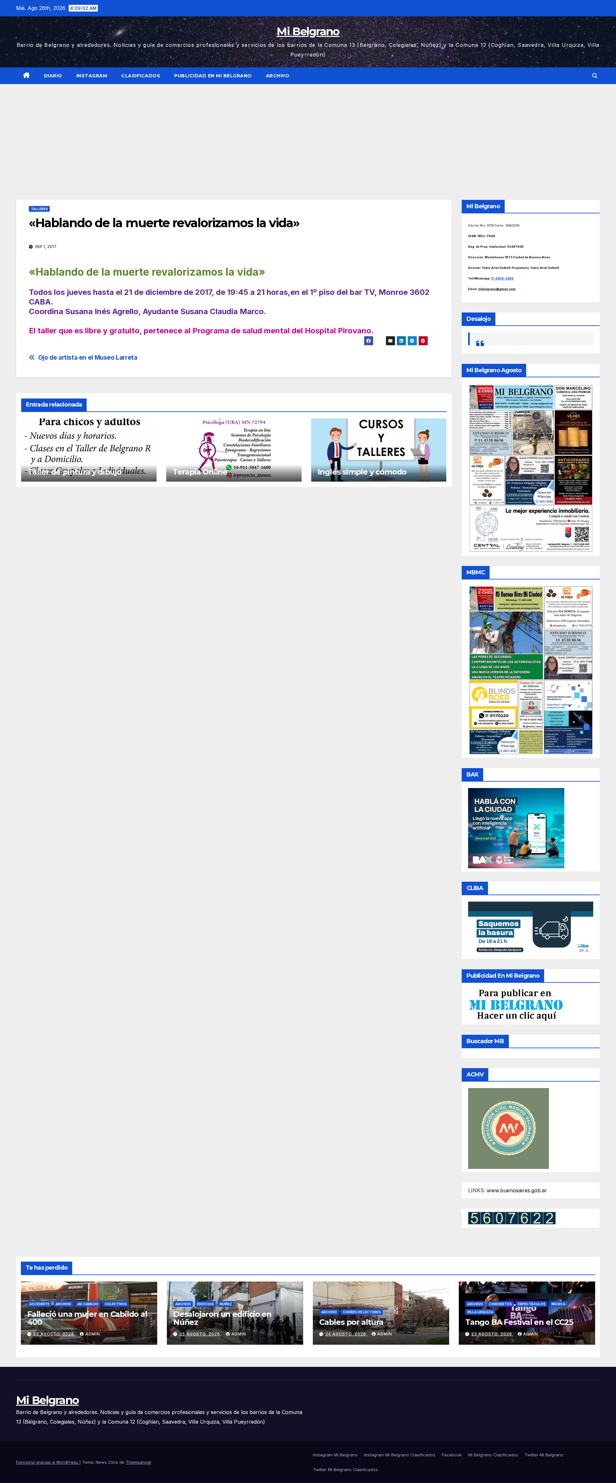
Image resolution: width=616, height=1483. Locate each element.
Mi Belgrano (308, 31)
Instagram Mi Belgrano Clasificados (399, 1454)
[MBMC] (531, 669)
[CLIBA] (531, 928)
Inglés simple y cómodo (362, 471)
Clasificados (140, 76)
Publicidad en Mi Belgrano (213, 76)
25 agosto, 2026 (54, 1334)
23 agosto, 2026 (492, 1334)
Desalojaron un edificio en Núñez (222, 1318)
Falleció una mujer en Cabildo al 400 (87, 1318)
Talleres (39, 209)
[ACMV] (508, 1128)
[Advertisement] (308, 132)
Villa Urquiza (480, 1312)
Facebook (452, 1454)
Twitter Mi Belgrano (544, 1454)
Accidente (39, 1304)
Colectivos (116, 1304)
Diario (53, 76)
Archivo (278, 76)
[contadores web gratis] (512, 1217)
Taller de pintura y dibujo (75, 471)
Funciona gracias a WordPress (47, 1462)
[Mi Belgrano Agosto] (531, 468)
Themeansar (138, 1462)
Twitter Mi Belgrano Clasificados (345, 1469)
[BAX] (516, 827)
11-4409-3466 (502, 278)
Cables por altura (351, 1322)
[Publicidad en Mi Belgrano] (516, 1004)
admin (92, 1334)
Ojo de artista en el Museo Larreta (87, 357)
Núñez (226, 1304)
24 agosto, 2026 (346, 1334)
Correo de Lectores (362, 1312)
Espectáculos (531, 1304)
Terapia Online (200, 471)
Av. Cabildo (87, 1304)
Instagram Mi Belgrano (335, 1454)
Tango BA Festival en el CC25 (519, 1322)
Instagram (91, 76)
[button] (594, 76)
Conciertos (500, 1304)
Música (559, 1304)
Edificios (205, 1304)
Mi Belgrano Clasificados (493, 1454)
